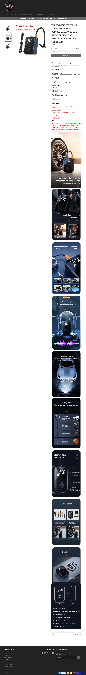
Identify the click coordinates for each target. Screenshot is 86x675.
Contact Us (7, 653)
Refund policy (8, 662)
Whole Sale (7, 659)
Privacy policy (8, 664)
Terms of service (9, 666)
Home (6, 14)
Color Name (54, 48)
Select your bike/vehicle (26, 14)
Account (79, 14)
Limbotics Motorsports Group (14, 672)
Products (13, 14)
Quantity (77, 48)
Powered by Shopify (25, 672)
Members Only (40, 14)
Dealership (7, 655)
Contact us (50, 14)
